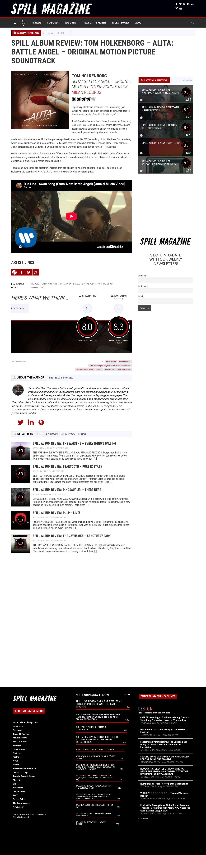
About (139, 22)
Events (16, 765)
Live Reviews (19, 749)
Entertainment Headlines (25, 768)
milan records (110, 369)
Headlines (53, 22)
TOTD (15, 795)
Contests (17, 784)
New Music (70, 22)
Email (140, 296)
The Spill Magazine (37, 814)
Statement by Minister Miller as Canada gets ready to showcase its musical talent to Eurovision (163, 745)
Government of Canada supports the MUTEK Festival (163, 731)
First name (143, 276)
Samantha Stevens (61, 377)
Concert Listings (20, 772)
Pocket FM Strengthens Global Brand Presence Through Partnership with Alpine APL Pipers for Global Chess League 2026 (165, 808)
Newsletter (18, 726)
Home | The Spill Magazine (25, 722)
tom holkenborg (124, 369)
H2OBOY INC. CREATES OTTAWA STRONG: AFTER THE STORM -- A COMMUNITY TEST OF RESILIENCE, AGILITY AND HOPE (164, 771)
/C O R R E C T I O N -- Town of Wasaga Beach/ (164, 794)
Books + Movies (121, 22)
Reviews (36, 22)
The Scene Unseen (21, 803)
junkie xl (99, 369)
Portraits (17, 757)
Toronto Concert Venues (24, 776)
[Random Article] (62, 33)
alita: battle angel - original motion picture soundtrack (110, 365)
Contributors (19, 791)
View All (186, 80)
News (15, 761)
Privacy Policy (19, 799)
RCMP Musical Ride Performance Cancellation (164, 783)
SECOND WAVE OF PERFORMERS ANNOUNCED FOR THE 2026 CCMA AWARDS (164, 758)
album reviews (124, 361)
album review (111, 361)
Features (17, 745)
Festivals (17, 753)
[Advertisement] (165, 206)
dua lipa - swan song (85, 369)
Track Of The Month (94, 22)
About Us (17, 780)
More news (143, 818)
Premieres (17, 730)
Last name (143, 286)
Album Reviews (21, 361)
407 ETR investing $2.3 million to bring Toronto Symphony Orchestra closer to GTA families (164, 719)
